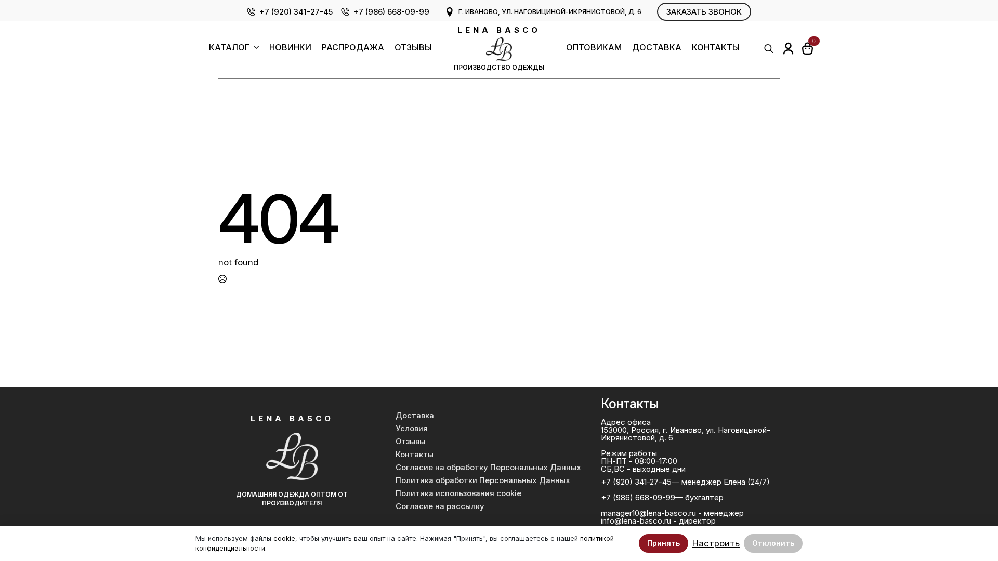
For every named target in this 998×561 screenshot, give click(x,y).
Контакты (716, 47)
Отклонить (773, 543)
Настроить (716, 543)
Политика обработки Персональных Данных (483, 480)
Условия (412, 428)
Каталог (229, 47)
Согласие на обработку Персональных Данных (488, 467)
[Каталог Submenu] (254, 48)
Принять (663, 543)
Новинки (290, 47)
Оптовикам (594, 47)
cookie (284, 538)
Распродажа (353, 47)
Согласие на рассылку (440, 506)
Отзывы (413, 47)
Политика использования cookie (458, 493)
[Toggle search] (768, 48)
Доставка (656, 47)
